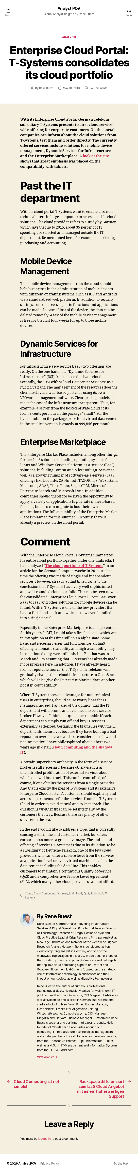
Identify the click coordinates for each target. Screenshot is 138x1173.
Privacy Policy (49, 1163)
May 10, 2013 (71, 88)
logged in (44, 1138)
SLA (100, 893)
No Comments (98, 88)
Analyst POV (69, 8)
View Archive (47, 1057)
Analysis (69, 37)
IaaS (72, 893)
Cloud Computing (44, 893)
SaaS (94, 893)
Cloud (28, 893)
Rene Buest (46, 88)
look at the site (96, 156)
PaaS (79, 893)
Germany (62, 893)
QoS (86, 893)
